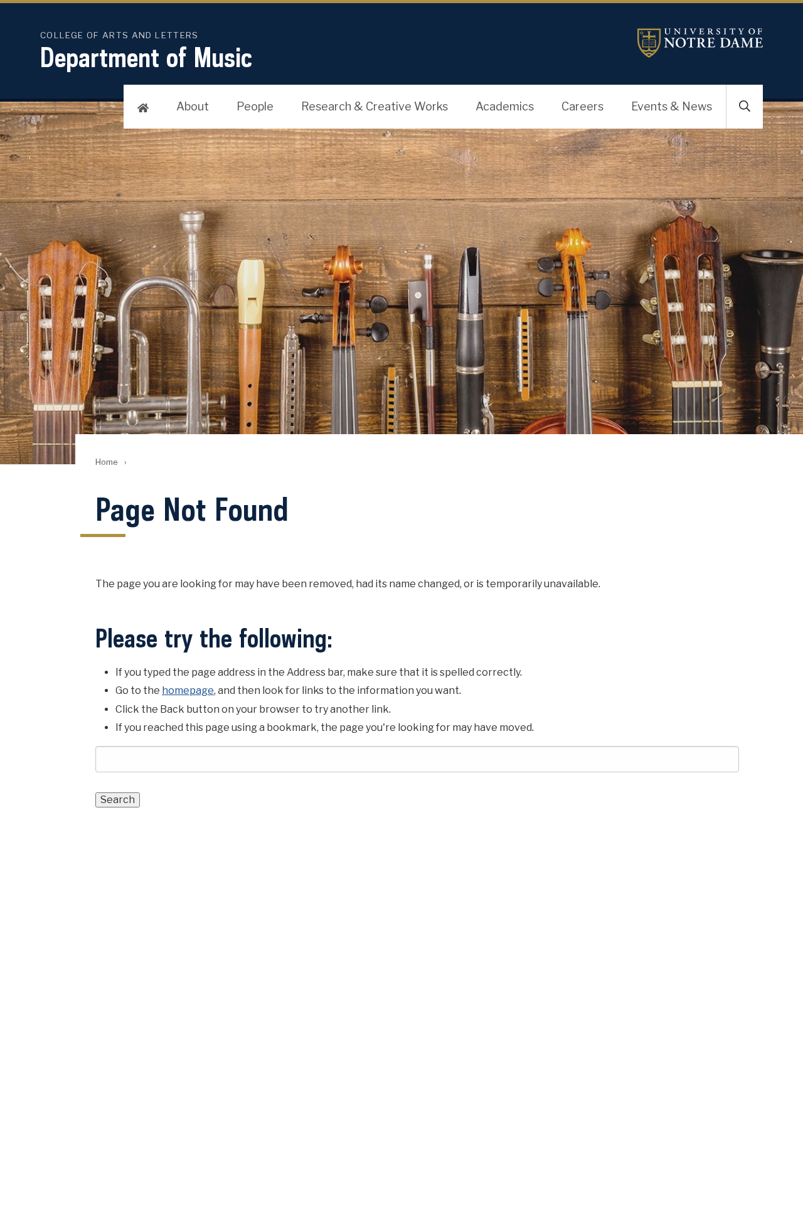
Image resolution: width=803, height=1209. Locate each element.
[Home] (143, 107)
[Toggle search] (744, 107)
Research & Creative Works (374, 106)
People (255, 106)
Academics (505, 106)
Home (106, 462)
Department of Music (146, 57)
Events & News (671, 106)
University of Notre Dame (700, 43)
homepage (188, 690)
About (192, 106)
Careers (582, 106)
